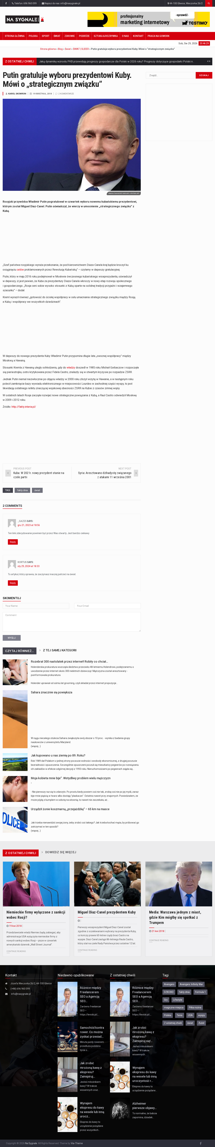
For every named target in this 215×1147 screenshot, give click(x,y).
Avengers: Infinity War (191, 984)
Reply (13, 542)
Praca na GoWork (158, 36)
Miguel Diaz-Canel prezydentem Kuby (107, 912)
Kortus (22, 562)
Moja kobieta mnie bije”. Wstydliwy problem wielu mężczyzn (71, 778)
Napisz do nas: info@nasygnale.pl (62, 3)
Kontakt (138, 36)
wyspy (201, 1015)
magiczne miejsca (173, 1007)
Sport (45, 36)
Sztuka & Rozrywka (106, 36)
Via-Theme (77, 1143)
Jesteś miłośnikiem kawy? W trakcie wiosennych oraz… (90, 1086)
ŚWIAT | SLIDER (81, 49)
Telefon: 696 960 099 (25, 3)
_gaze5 (22, 521)
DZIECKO (169, 992)
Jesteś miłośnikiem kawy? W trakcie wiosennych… (142, 1050)
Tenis (179, 1015)
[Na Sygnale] (30, 19)
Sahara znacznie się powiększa (51, 692)
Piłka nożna (195, 1007)
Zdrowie (69, 36)
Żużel (201, 1023)
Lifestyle (177, 999)
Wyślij (12, 638)
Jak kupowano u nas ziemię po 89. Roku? (58, 755)
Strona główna (15, 36)
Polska (33, 36)
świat (37, 490)
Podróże (84, 36)
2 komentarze (66, 93)
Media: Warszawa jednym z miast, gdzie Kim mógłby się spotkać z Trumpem (175, 917)
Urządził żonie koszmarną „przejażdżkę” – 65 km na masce (70, 809)
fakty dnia (22, 490)
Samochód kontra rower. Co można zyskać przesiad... (92, 1032)
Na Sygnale (31, 1143)
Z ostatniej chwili (173, 1023)
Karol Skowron (17, 93)
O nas (125, 36)
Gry (166, 999)
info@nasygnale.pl (21, 994)
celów (20, 269)
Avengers (169, 984)
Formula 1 (200, 992)
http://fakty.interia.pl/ (24, 406)
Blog (60, 49)
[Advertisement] (72, 239)
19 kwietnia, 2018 (42, 93)
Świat (57, 36)
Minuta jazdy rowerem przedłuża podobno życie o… (92, 1046)
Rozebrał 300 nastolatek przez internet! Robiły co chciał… (69, 661)
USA (190, 1015)
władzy (71, 367)
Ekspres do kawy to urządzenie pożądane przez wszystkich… (91, 1126)
